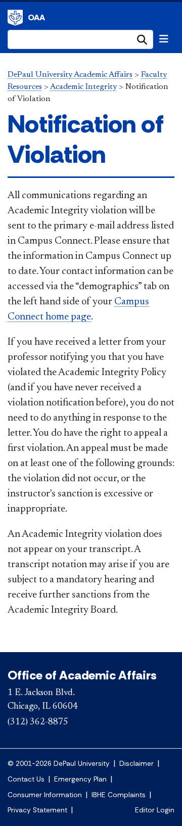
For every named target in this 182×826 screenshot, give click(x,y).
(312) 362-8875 (38, 722)
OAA (36, 17)
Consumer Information (45, 795)
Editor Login (154, 810)
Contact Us (26, 779)
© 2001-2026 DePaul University (59, 763)
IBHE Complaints (119, 795)
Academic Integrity (83, 87)
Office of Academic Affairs (82, 675)
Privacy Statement (37, 810)
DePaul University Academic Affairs (70, 75)
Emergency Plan (80, 779)
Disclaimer (136, 763)
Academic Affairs (15, 18)
